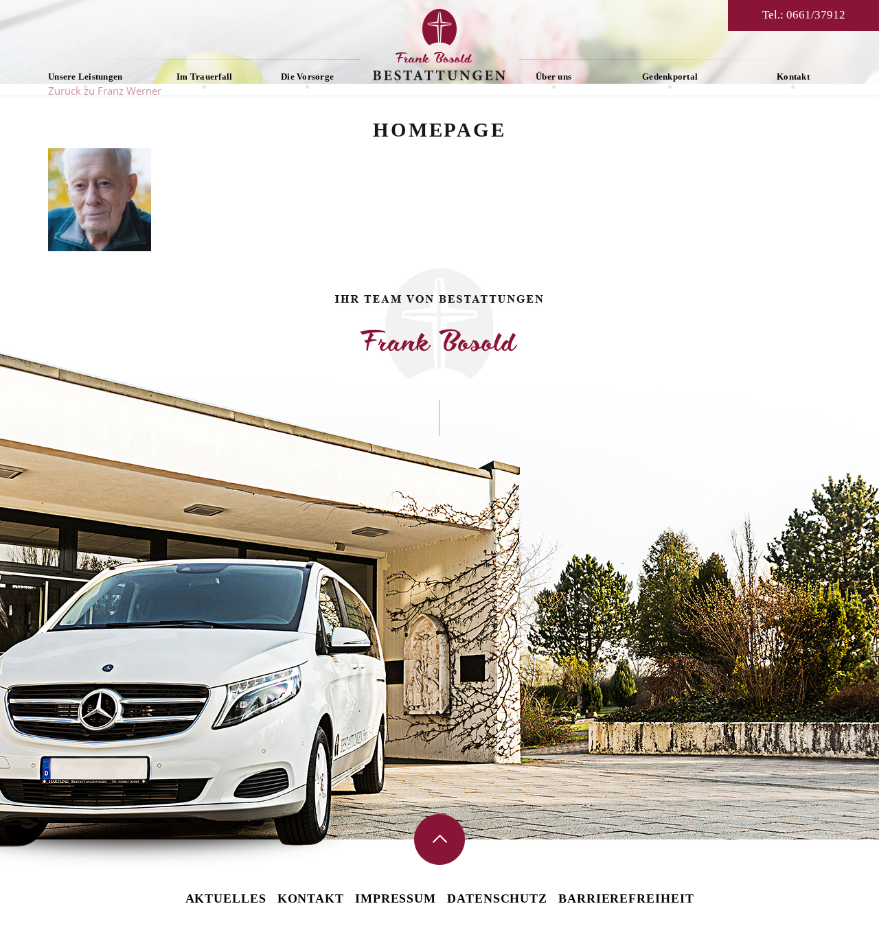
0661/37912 (815, 14)
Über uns (553, 76)
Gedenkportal (670, 76)
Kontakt (793, 76)
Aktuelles (225, 898)
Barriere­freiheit (626, 898)
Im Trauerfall (204, 76)
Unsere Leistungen (85, 76)
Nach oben (439, 839)
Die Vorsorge (307, 76)
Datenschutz (497, 898)
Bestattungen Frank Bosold (439, 44)
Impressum (395, 898)
